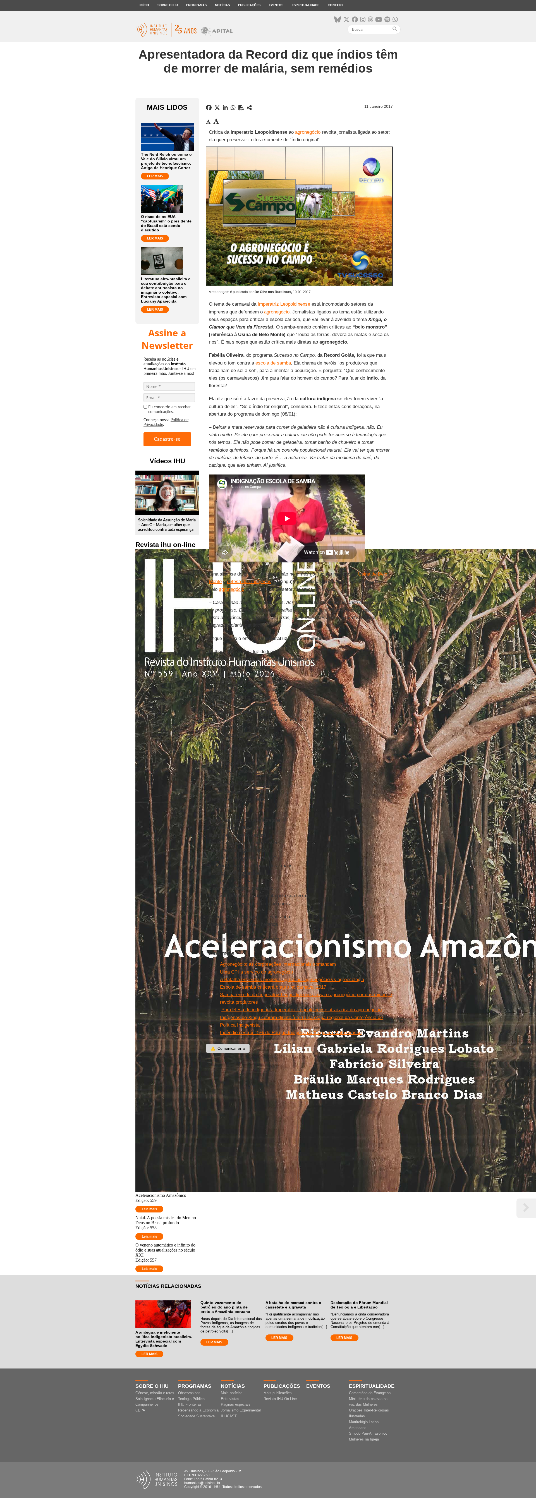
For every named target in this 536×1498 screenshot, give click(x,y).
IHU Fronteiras (190, 1404)
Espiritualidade (305, 5)
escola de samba (273, 363)
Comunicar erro (227, 1048)
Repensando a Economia (198, 1410)
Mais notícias (232, 1393)
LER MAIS (155, 176)
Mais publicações (278, 1393)
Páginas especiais (235, 1404)
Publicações (249, 5)
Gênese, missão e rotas (154, 1393)
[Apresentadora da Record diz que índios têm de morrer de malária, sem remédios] (249, 108)
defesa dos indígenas (249, 581)
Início (144, 5)
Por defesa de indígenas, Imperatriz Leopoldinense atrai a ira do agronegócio (301, 1009)
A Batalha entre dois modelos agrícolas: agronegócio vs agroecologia (292, 979)
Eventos (276, 5)
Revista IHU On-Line (280, 1399)
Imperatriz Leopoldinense (284, 304)
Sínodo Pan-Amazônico (368, 1433)
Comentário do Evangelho (370, 1393)
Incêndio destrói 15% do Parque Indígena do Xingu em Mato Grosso (291, 1032)
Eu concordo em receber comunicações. (169, 409)
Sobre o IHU (167, 5)
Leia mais (149, 1209)
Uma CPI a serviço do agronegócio (256, 972)
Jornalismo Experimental (241, 1410)
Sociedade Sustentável (197, 1416)
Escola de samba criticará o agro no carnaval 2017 (273, 987)
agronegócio (307, 132)
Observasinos (189, 1393)
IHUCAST (229, 1416)
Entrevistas (230, 1399)
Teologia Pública (191, 1399)
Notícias (222, 5)
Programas (196, 5)
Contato (335, 5)
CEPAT (141, 1410)
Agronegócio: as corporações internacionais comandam (278, 964)
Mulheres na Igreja (364, 1439)
